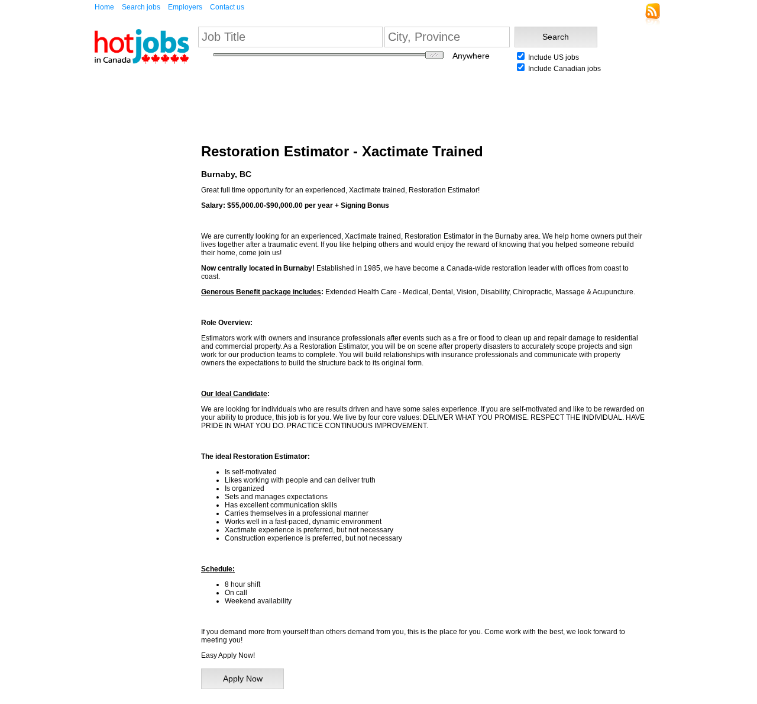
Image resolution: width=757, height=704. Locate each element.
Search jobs (141, 7)
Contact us (227, 7)
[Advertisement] (130, 254)
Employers (185, 7)
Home (104, 7)
